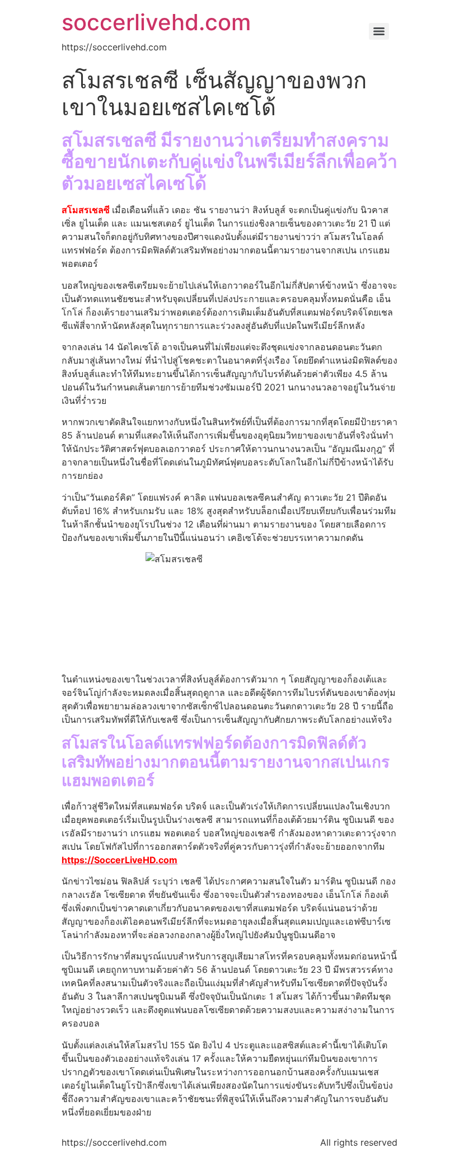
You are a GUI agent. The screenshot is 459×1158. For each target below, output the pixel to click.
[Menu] (379, 31)
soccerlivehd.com (156, 22)
